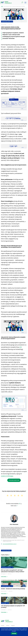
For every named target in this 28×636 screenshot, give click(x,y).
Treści (2, 6)
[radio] (6, 496)
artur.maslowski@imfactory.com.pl (9, 543)
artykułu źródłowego (7, 476)
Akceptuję (14, 633)
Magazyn (13, 625)
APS (21, 347)
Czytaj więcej (3, 576)
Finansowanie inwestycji (6, 567)
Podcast (7, 625)
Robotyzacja (4, 603)
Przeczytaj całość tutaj (14, 480)
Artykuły (2, 625)
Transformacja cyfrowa (6, 21)
